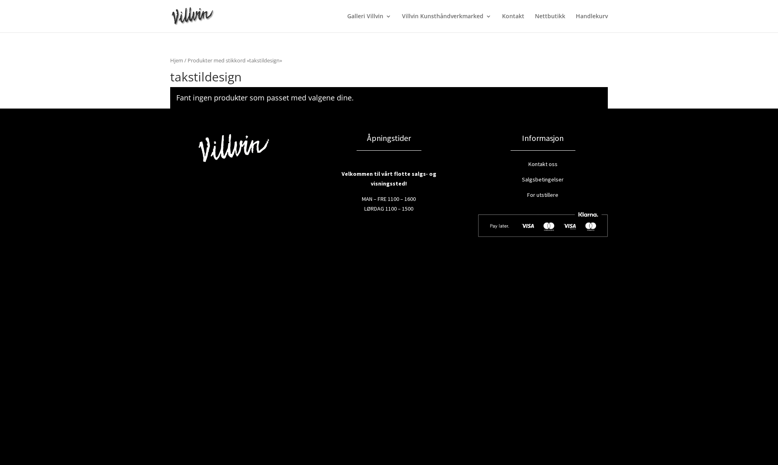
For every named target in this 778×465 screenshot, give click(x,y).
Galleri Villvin (365, 16)
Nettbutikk (550, 16)
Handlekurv (592, 16)
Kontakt (513, 16)
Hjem (176, 60)
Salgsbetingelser (543, 179)
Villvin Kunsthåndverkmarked (442, 16)
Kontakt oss (543, 164)
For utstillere (542, 194)
